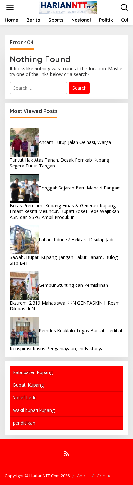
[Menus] (10, 7)
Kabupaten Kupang (33, 372)
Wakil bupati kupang (34, 410)
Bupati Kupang (28, 385)
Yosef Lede (24, 397)
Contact (105, 475)
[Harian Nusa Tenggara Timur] (68, 7)
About (83, 475)
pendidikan (24, 423)
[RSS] (66, 453)
